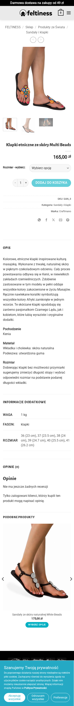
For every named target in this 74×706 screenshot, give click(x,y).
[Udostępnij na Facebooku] (46, 220)
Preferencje (60, 697)
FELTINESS (13, 27)
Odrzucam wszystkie (38, 697)
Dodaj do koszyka (51, 183)
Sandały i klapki (37, 32)
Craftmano (65, 211)
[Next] (64, 81)
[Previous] (9, 81)
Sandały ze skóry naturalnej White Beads (37, 614)
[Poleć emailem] (60, 220)
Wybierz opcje (37, 624)
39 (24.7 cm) (37, 440)
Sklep (29, 27)
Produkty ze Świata (51, 27)
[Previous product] (41, 40)
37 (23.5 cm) (46, 436)
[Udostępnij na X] (53, 220)
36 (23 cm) (28, 436)
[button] (61, 12)
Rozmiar (8, 167)
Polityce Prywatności (35, 688)
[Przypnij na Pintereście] (68, 220)
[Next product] (33, 40)
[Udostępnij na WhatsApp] (39, 220)
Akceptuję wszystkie (14, 697)
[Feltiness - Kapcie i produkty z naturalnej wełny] (36, 13)
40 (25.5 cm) (56, 440)
